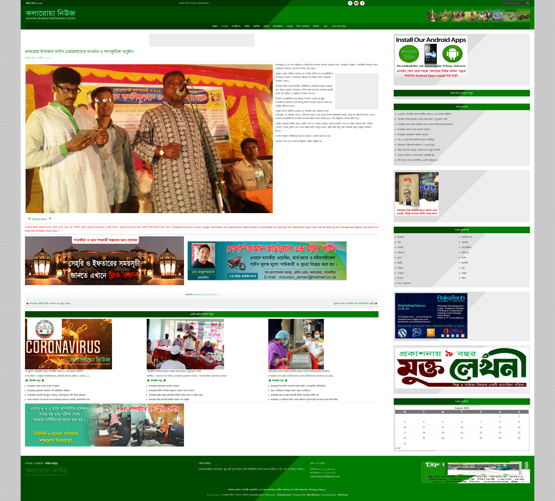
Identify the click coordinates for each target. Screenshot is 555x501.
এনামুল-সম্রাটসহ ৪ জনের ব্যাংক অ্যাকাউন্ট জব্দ (415, 155)
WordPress (313, 494)
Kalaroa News (39, 219)
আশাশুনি (465, 242)
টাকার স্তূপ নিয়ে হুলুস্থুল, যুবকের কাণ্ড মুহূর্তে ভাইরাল (418, 150)
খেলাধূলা (289, 26)
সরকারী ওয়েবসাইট (250, 489)
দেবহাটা (400, 247)
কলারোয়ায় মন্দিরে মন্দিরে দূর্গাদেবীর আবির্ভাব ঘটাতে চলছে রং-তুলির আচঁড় (176, 395)
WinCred (343, 494)
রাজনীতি (256, 26)
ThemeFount (283, 494)
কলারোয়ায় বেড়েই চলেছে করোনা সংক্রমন (43, 385)
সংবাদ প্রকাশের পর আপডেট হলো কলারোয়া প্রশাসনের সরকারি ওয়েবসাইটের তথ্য (58, 399)
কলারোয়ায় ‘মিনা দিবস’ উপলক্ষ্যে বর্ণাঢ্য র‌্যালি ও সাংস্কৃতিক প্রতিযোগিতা (297, 385)
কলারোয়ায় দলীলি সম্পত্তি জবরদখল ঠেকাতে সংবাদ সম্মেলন (171, 390)
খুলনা (399, 257)
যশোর (464, 257)
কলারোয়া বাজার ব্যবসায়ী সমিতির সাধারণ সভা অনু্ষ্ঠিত (169, 399)
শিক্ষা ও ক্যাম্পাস (303, 26)
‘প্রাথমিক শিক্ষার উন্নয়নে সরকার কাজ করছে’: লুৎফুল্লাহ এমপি (422, 119)
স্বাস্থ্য (464, 273)
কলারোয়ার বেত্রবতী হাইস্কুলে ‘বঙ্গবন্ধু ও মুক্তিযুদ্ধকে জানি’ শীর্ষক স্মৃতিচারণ (56, 395)
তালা (399, 242)
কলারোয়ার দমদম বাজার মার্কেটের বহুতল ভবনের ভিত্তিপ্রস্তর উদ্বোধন (425, 124)
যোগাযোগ (193, 3)
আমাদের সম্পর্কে (184, 3)
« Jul (397, 448)
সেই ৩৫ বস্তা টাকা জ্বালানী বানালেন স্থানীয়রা (415, 139)
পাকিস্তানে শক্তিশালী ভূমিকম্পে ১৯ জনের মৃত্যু (415, 144)
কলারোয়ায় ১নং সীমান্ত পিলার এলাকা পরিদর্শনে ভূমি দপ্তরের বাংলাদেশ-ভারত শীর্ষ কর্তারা (303, 399)
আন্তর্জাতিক (278, 26)
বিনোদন (316, 26)
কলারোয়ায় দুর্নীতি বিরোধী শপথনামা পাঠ (44, 303)
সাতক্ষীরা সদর (467, 237)
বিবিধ (464, 278)
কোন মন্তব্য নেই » (210, 294)
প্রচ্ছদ (215, 26)
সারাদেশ (266, 26)
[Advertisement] (201, 40)
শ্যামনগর (400, 252)
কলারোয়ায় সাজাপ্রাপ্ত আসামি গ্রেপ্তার (164, 385)
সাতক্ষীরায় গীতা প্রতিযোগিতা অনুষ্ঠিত (360, 303)
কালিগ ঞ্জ (465, 252)
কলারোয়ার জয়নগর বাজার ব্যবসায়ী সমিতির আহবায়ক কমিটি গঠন (294, 395)
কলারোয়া (224, 26)
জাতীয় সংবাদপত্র (283, 489)
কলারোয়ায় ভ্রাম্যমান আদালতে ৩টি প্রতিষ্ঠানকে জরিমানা (48, 390)
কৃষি (325, 26)
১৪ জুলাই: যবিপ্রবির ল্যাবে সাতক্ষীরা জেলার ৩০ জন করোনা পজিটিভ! (424, 114)
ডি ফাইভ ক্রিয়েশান (299, 489)
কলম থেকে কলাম (339, 26)
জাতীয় (247, 26)
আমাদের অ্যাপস (203, 3)
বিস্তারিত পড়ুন (34, 380)
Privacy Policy (317, 489)
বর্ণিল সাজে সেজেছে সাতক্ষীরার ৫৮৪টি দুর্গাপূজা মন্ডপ (417, 160)
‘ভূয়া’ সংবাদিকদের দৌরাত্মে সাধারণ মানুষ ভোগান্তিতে (290, 390)
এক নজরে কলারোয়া (267, 489)
